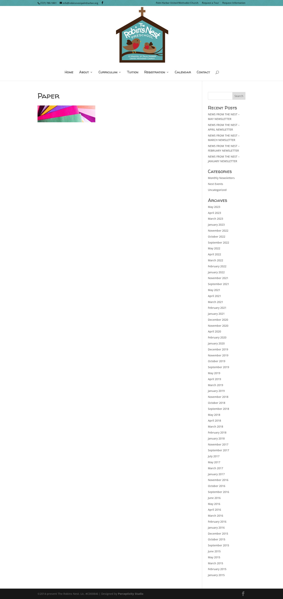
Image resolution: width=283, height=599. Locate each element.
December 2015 (218, 533)
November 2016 (218, 480)
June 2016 (214, 498)
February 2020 (217, 337)
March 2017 (215, 468)
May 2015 (214, 557)
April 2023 (214, 213)
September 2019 (218, 367)
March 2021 (215, 302)
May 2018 (214, 415)
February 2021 (217, 308)
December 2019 (218, 349)
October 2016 (216, 486)
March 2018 (215, 426)
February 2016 (217, 521)
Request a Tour (210, 3)
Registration (154, 72)
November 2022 (218, 230)
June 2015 (214, 551)
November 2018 (218, 397)
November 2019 (218, 355)
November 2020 (218, 325)
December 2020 (218, 319)
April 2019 (214, 379)
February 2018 (217, 432)
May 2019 (214, 373)
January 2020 (216, 343)
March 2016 (215, 515)
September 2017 (218, 450)
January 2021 (216, 314)
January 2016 (216, 527)
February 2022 (217, 266)
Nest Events (215, 184)
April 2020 (214, 331)
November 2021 (218, 278)
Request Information (233, 3)
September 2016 (218, 492)
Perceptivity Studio (130, 594)
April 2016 (214, 509)
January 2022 (216, 272)
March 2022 (215, 260)
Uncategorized (217, 190)
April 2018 (214, 420)
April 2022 (214, 254)
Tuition (132, 72)
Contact (203, 72)
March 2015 (215, 563)
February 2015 (217, 569)
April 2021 (214, 296)
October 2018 (216, 403)
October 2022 (216, 236)
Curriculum (108, 72)
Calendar (183, 72)
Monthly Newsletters (221, 178)
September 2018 (218, 409)
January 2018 (216, 438)
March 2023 (215, 218)
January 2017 (216, 474)
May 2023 (214, 207)
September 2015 (218, 545)
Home (69, 72)
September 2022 (218, 242)
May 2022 (214, 248)
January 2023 (216, 224)
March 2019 (215, 385)
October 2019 (216, 361)
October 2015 (216, 539)
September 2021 (218, 284)
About (84, 72)
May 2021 (214, 290)
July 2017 (213, 456)
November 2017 (218, 444)
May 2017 (214, 462)
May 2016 (214, 504)
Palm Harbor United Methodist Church (177, 3)
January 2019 (216, 391)
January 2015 (216, 575)
